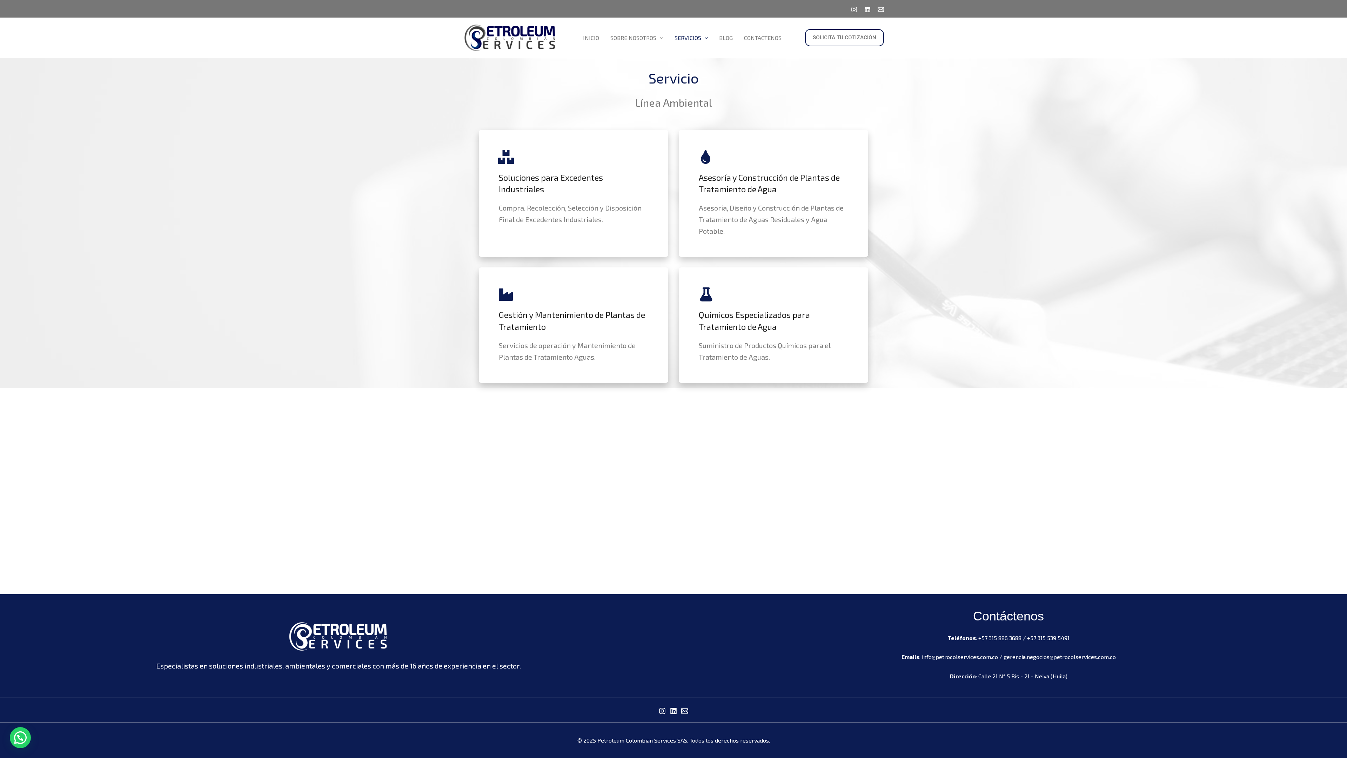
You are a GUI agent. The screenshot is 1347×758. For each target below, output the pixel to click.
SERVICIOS (688, 37)
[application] (659, 38)
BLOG (726, 37)
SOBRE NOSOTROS (633, 37)
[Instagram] (854, 9)
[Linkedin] (867, 9)
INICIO (591, 37)
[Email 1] (881, 9)
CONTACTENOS (763, 37)
